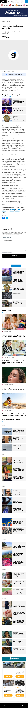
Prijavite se (14, 255)
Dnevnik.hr (6, 5)
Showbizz (20, 5)
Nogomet (11, 2)
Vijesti (13, 5)
